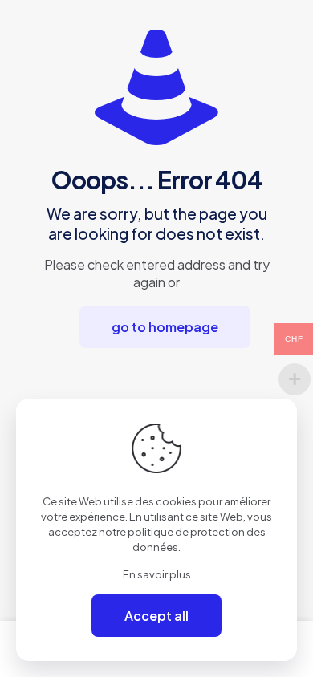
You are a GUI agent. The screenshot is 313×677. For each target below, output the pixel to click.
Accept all (156, 615)
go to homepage (165, 326)
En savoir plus (157, 574)
